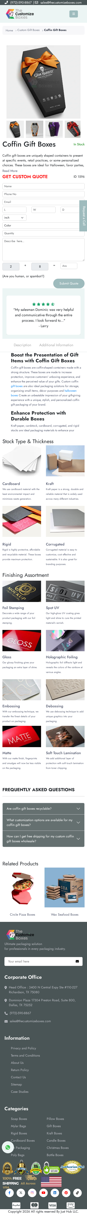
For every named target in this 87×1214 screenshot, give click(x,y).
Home (9, 30)
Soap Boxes (19, 1118)
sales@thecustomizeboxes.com (61, 2)
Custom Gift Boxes (28, 30)
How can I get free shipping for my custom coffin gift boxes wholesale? (40, 838)
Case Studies (19, 1091)
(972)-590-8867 (21, 2)
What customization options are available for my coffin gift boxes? (39, 822)
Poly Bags (17, 1155)
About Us (17, 1062)
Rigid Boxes (19, 1133)
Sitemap (16, 1084)
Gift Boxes (54, 1126)
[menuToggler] (73, 13)
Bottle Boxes (55, 1155)
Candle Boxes (56, 1140)
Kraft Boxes (54, 1133)
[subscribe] (77, 961)
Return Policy (20, 1070)
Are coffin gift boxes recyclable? (29, 808)
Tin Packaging (20, 1147)
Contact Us (18, 1077)
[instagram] (32, 1193)
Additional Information (56, 345)
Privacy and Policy (23, 1048)
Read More (9, 170)
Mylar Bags (18, 1126)
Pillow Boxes (55, 1118)
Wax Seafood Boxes (64, 914)
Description (22, 345)
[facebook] (9, 1193)
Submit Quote (68, 283)
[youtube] (43, 1193)
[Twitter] (21, 1193)
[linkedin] (55, 1193)
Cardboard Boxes (23, 1140)
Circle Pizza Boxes (22, 914)
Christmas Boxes (58, 1147)
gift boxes (17, 386)
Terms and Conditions (25, 1055)
